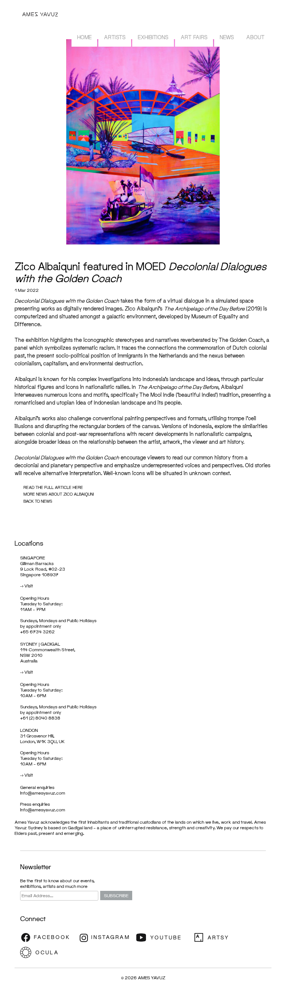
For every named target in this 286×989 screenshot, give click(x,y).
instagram (106, 937)
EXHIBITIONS (153, 37)
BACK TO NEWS (37, 501)
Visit (28, 586)
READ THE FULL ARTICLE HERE (53, 487)
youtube (163, 937)
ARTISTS (114, 37)
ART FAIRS (194, 37)
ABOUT (255, 37)
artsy (221, 937)
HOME (84, 37)
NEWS (227, 37)
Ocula (48, 952)
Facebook (48, 937)
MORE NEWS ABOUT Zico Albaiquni (58, 494)
